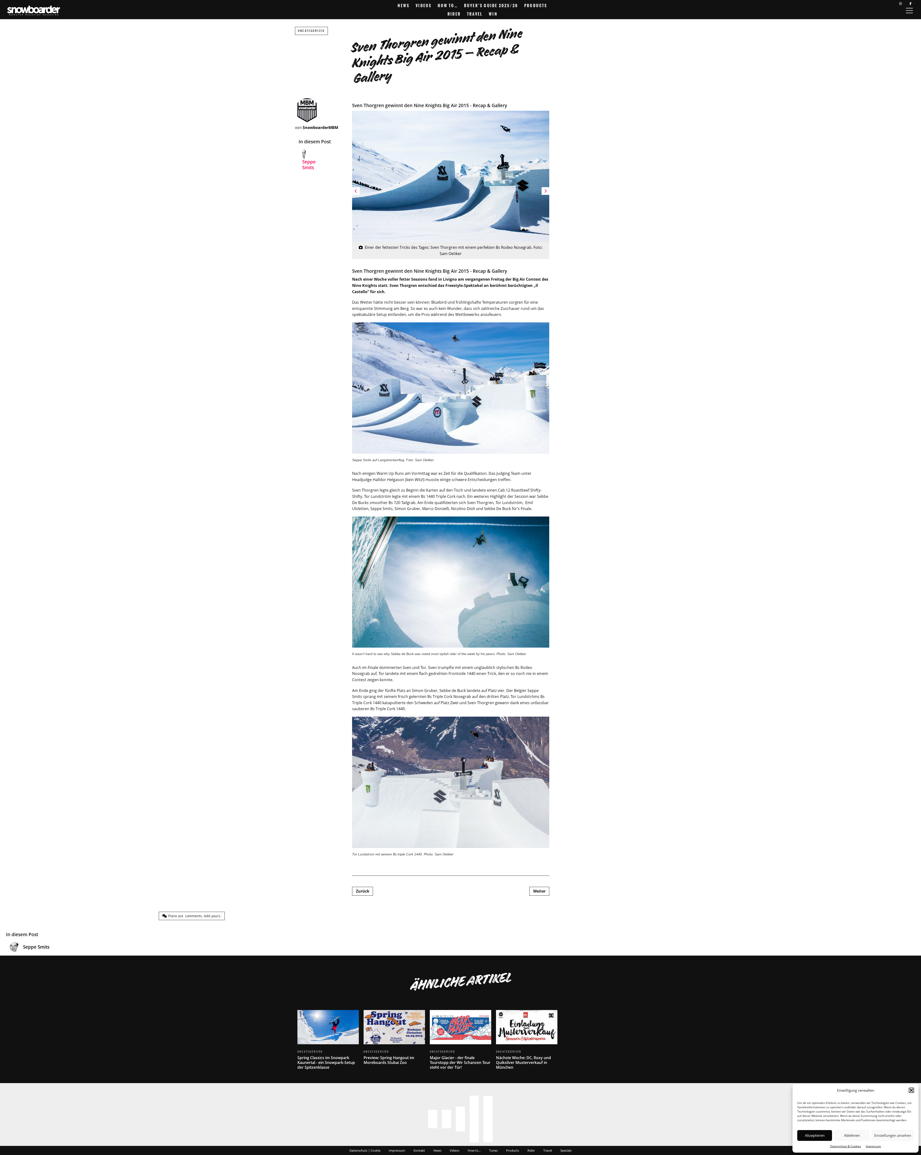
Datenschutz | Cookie (364, 1150)
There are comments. (194, 916)
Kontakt (419, 1150)
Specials (566, 1150)
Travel (475, 14)
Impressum (873, 1146)
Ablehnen (852, 1135)
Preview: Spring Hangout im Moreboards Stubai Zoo (394, 1040)
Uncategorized (311, 31)
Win (493, 14)
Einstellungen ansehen (892, 1135)
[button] (911, 1090)
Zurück (362, 891)
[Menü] (909, 10)
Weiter (539, 891)
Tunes (493, 1150)
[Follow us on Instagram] (900, 4)
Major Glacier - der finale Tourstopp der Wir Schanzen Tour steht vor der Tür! (460, 1042)
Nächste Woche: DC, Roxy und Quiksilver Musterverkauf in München (526, 1042)
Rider (454, 14)
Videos (423, 5)
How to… (448, 5)
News (403, 5)
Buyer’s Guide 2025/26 (491, 5)
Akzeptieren (815, 1135)
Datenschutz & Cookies (845, 1146)
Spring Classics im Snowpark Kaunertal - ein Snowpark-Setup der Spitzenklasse (328, 1042)
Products (535, 5)
